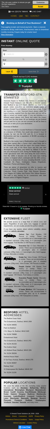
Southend (7, 402)
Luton (6, 398)
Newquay (34, 398)
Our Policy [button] (5, 6)
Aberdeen (24, 388)
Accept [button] (40, 6)
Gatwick (14, 394)
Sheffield (28, 400)
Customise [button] (41, 2)
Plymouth (7, 400)
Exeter (6, 394)
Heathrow (30, 394)
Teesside (23, 402)
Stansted (15, 402)
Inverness (7, 396)
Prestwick (18, 400)
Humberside (41, 394)
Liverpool (30, 396)
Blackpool (30, 390)
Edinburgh (42, 392)
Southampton (41, 400)
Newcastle (25, 398)
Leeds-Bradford (19, 396)
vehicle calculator (17, 231)
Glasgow (22, 394)
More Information (7, 35)
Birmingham (19, 390)
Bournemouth (40, 390)
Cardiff (12, 392)
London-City (41, 396)
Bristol (6, 392)
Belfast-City (34, 388)
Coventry (20, 392)
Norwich (43, 398)
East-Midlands (30, 392)
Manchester (14, 398)
